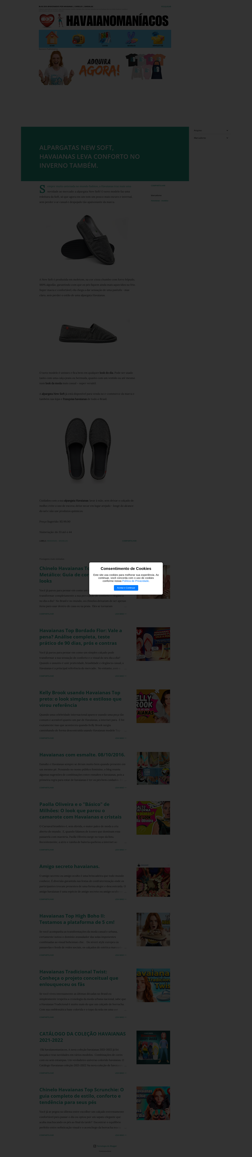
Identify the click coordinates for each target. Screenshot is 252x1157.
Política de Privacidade (135, 580)
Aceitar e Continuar (126, 588)
